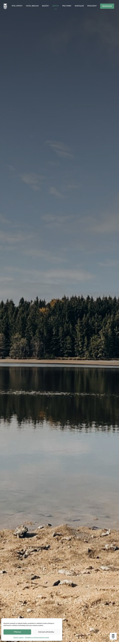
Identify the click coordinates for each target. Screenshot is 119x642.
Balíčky (45, 6)
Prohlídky (92, 6)
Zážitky (55, 6)
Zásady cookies (18, 637)
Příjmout (17, 632)
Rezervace (107, 6)
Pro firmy (66, 6)
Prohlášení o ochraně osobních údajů (37, 637)
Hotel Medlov (32, 6)
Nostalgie (79, 6)
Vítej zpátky (17, 6)
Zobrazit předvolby (46, 632)
